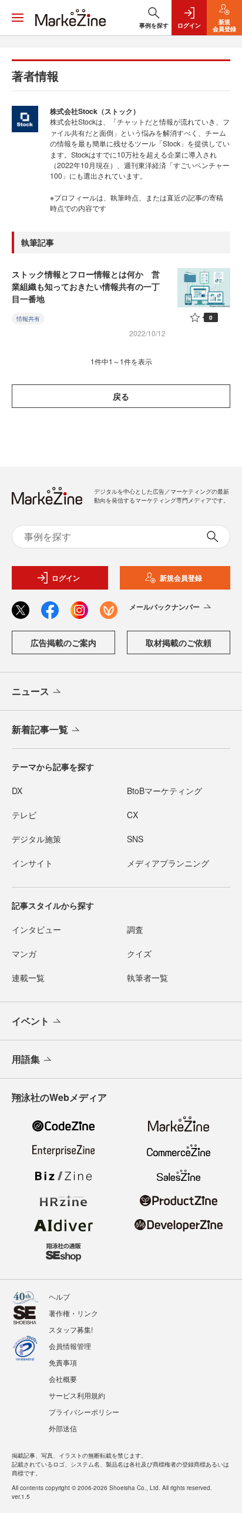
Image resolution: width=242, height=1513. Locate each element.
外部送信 (63, 1428)
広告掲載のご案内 (63, 642)
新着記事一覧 (40, 729)
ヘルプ (59, 1296)
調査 (135, 929)
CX (132, 815)
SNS (135, 839)
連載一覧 (28, 977)
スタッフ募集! (71, 1329)
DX (17, 790)
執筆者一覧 (147, 977)
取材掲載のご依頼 (178, 642)
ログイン (66, 578)
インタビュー (36, 929)
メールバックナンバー (164, 606)
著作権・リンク (73, 1313)
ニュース (30, 691)
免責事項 (63, 1362)
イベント (30, 1020)
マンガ (24, 953)
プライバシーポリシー (84, 1412)
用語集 (26, 1059)
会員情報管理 (70, 1346)
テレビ (24, 815)
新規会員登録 (181, 578)
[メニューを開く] (17, 17)
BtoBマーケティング (164, 790)
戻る (121, 396)
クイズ (139, 953)
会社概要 (63, 1379)
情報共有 (28, 318)
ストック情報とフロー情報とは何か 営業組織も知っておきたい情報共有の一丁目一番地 (86, 286)
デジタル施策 (36, 839)
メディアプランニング (168, 863)
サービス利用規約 (77, 1395)
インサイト (32, 863)
